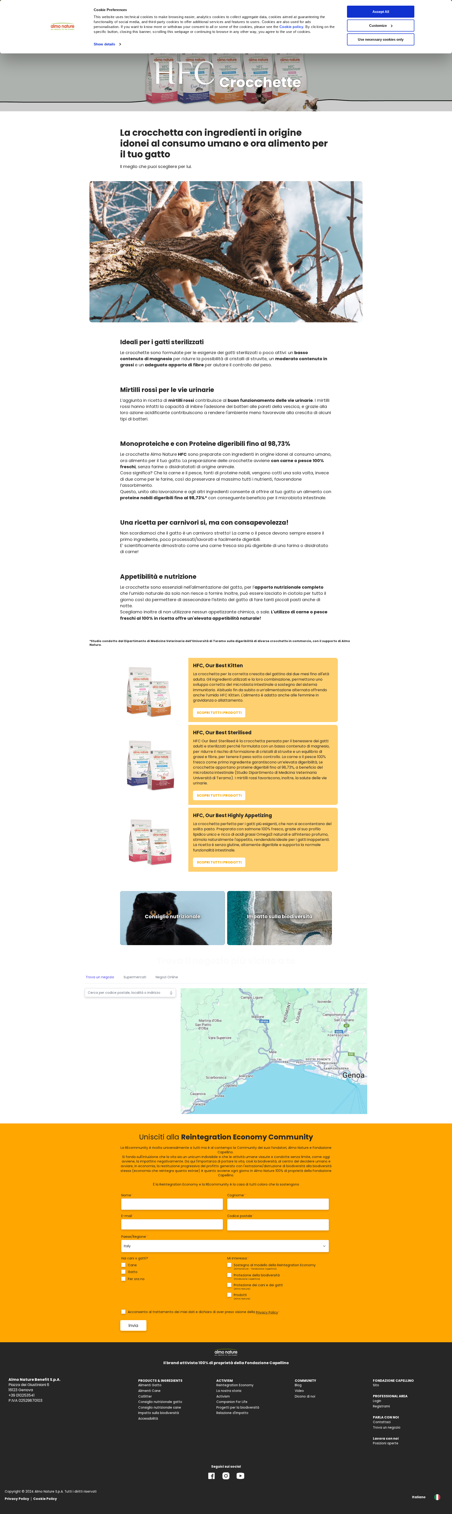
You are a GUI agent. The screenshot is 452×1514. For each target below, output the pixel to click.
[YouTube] (240, 1479)
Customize (378, 26)
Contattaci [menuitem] (382, 1422)
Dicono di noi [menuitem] (305, 1396)
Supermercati (135, 977)
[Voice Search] (171, 992)
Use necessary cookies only (381, 39)
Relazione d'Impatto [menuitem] (232, 1413)
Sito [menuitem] (376, 1385)
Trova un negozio (100, 977)
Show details (104, 44)
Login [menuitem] (377, 1401)
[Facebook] (211, 1479)
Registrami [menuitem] (381, 1406)
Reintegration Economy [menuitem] (235, 1385)
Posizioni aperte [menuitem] (385, 1443)
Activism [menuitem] (223, 1396)
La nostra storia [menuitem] (228, 1391)
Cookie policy (291, 27)
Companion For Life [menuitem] (231, 1402)
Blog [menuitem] (298, 1385)
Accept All (380, 12)
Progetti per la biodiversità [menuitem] (237, 1407)
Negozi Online (167, 977)
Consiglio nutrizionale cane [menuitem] (159, 1407)
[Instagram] (226, 1479)
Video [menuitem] (299, 1391)
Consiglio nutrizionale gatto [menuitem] (160, 1402)
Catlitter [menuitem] (145, 1396)
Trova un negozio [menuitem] (386, 1427)
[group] (172, 918)
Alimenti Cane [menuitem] (149, 1391)
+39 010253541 (21, 1395)
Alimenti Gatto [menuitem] (149, 1385)
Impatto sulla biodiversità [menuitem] (158, 1413)
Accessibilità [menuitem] (148, 1418)
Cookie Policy (45, 1499)
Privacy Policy (267, 1312)
